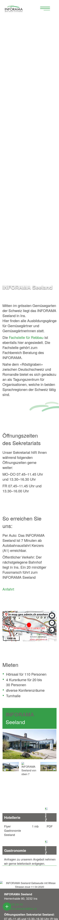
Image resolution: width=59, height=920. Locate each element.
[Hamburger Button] (43, 9)
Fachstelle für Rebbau (26, 337)
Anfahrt (8, 589)
